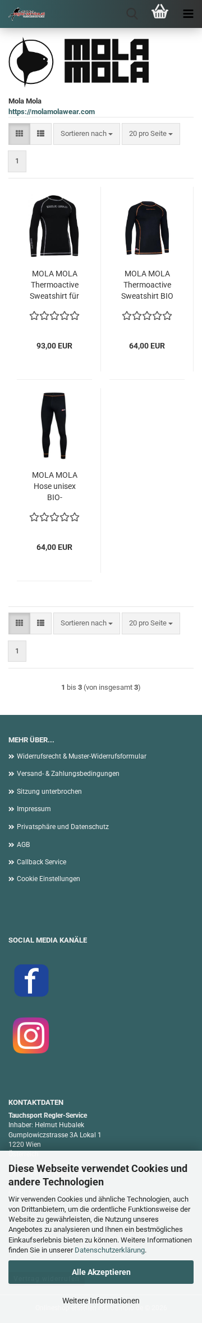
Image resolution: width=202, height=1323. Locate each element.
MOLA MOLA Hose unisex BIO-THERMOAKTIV (54, 486)
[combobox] (86, 134)
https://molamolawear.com (51, 111)
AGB (23, 845)
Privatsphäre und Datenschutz (63, 827)
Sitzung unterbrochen (49, 791)
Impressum (34, 809)
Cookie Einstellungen (48, 879)
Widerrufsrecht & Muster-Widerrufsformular (81, 756)
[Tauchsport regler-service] (22, 14)
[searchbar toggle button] (132, 14)
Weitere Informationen (101, 1300)
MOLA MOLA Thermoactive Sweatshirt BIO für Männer (147, 285)
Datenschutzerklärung (110, 1250)
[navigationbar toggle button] (188, 14)
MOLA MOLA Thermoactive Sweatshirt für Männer (54, 285)
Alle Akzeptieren (101, 1272)
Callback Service (41, 862)
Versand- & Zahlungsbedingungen (68, 774)
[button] (19, 134)
